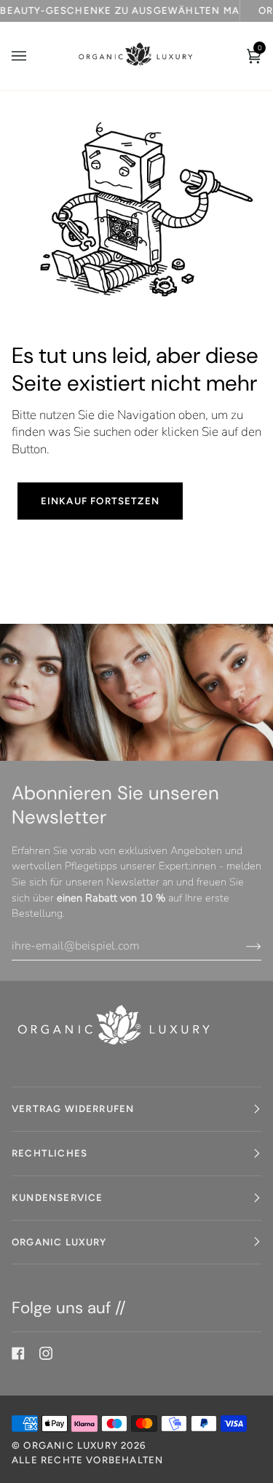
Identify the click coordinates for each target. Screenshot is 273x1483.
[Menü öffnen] (33, 56)
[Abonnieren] (242, 946)
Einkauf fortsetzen (100, 500)
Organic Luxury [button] (59, 1242)
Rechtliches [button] (49, 1153)
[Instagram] (45, 1353)
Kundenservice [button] (57, 1197)
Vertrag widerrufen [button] (73, 1108)
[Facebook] (18, 1353)
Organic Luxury (72, 1445)
